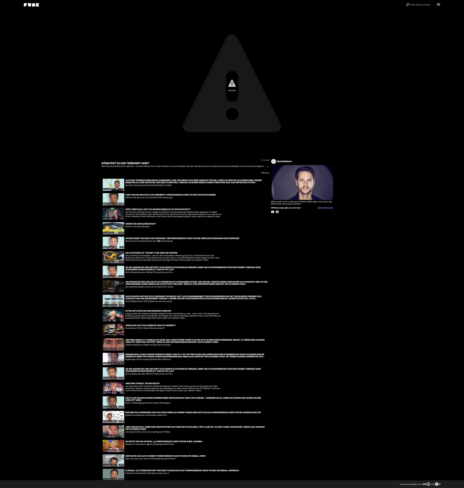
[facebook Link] (277, 211)
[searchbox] (422, 5)
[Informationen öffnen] (267, 166)
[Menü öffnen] (438, 4)
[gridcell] (185, 185)
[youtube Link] (272, 211)
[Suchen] (407, 5)
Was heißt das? (325, 208)
